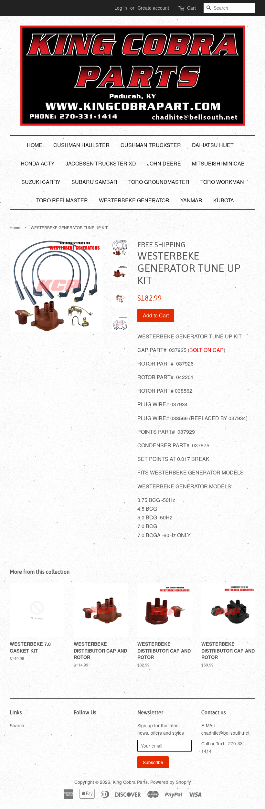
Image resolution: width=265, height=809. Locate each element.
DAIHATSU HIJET (213, 145)
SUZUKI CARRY (40, 182)
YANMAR (191, 200)
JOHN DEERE (164, 163)
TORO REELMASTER (62, 200)
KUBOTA (223, 200)
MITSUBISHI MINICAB (218, 163)
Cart (191, 8)
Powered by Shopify (170, 782)
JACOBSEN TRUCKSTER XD (101, 163)
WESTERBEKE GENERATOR (134, 200)
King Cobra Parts (130, 782)
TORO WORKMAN (222, 182)
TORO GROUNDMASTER (158, 182)
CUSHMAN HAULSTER (81, 145)
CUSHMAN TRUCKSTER (151, 145)
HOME (34, 145)
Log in (120, 8)
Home (15, 227)
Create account (153, 8)
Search (17, 725)
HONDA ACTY (38, 163)
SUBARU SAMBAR (94, 182)
